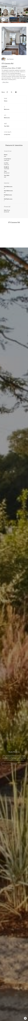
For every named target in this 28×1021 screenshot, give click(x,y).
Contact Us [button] (14, 763)
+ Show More (5, 82)
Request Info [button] (14, 86)
